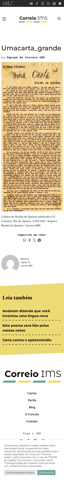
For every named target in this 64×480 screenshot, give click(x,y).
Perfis (32, 400)
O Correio (32, 414)
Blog (32, 407)
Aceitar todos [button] (46, 472)
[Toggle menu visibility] (4, 19)
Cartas (32, 393)
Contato (32, 421)
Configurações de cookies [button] (20, 472)
